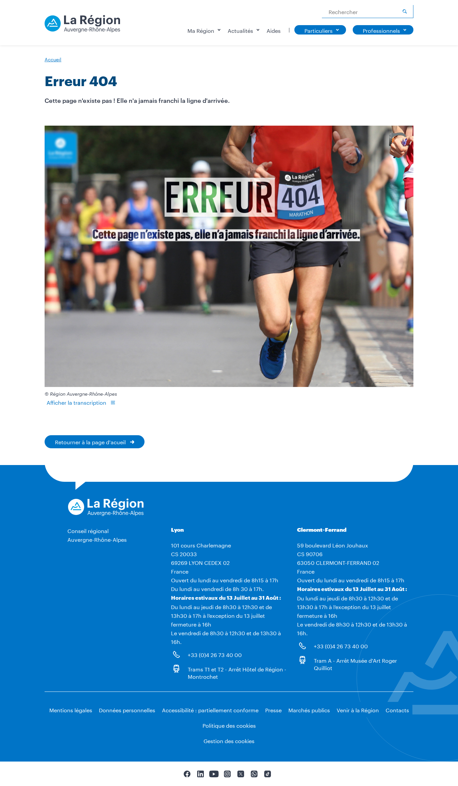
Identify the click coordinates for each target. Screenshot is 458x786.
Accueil (53, 59)
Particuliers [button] (318, 30)
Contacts (397, 709)
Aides (274, 30)
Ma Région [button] (200, 30)
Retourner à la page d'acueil (90, 441)
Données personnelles (127, 709)
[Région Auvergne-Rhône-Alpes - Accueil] (82, 26)
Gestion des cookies (229, 740)
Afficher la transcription (76, 402)
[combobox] (367, 11)
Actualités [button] (240, 30)
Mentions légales (70, 709)
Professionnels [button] (381, 30)
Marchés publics (309, 709)
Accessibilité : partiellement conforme (210, 709)
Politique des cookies (229, 725)
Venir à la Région (358, 709)
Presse (273, 709)
